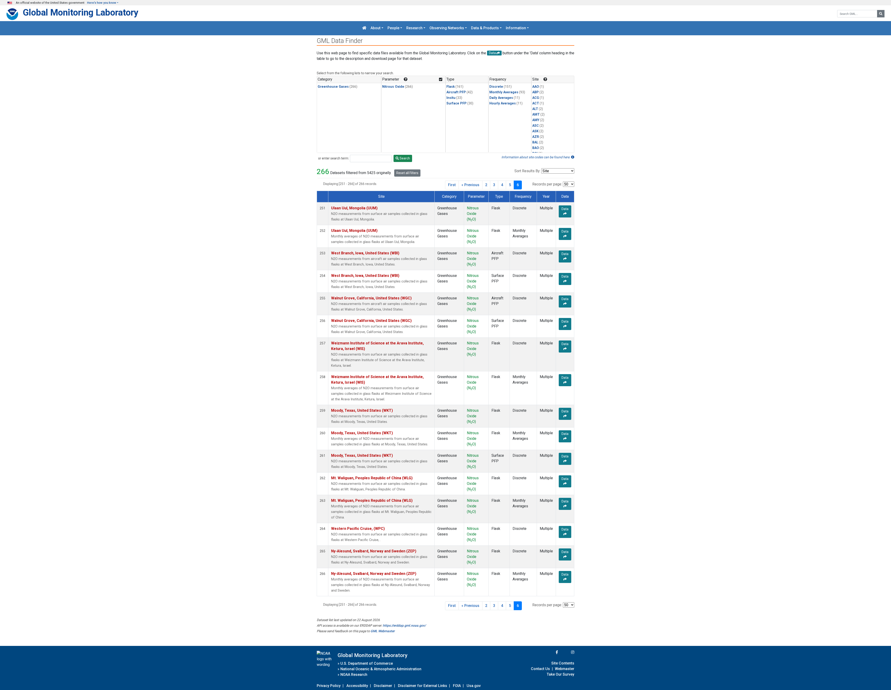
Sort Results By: (527, 171)
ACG (535, 98)
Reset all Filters (407, 173)
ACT (535, 103)
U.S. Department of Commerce (366, 663)
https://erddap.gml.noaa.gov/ (404, 625)
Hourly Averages (502, 103)
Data (565, 209)
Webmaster (564, 669)
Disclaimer (383, 686)
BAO (535, 148)
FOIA (457, 686)
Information (516, 28)
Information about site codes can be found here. (536, 157)
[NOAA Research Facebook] (550, 652)
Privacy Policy (329, 686)
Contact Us (540, 669)
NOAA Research (353, 674)
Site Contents (562, 663)
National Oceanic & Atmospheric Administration (380, 669)
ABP (535, 92)
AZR (535, 137)
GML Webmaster (383, 631)
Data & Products (485, 28)
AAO (535, 87)
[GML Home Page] (364, 28)
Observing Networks (446, 28)
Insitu (450, 98)
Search (404, 158)
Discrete (496, 87)
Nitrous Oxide (393, 87)
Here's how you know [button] (101, 2)
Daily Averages (501, 98)
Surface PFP (456, 103)
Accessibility (357, 686)
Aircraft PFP (456, 92)
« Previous (470, 185)
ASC (535, 126)
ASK (535, 131)
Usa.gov (474, 686)
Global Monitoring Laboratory (80, 12)
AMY (535, 120)
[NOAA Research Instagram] (566, 652)
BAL (535, 142)
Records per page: (547, 184)
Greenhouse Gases (333, 87)
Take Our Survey (560, 674)
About (376, 28)
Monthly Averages (503, 92)
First (452, 185)
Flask (450, 87)
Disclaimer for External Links (422, 686)
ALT (535, 109)
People (393, 28)
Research (414, 28)
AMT (536, 115)
